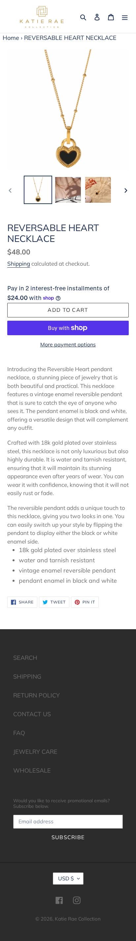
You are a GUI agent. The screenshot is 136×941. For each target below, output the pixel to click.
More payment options (68, 344)
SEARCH (25, 658)
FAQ (19, 733)
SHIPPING (27, 676)
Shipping (18, 263)
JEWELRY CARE (35, 751)
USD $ (66, 878)
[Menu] (125, 16)
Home (11, 38)
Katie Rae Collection (78, 919)
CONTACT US (32, 714)
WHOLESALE (32, 770)
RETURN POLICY (36, 695)
